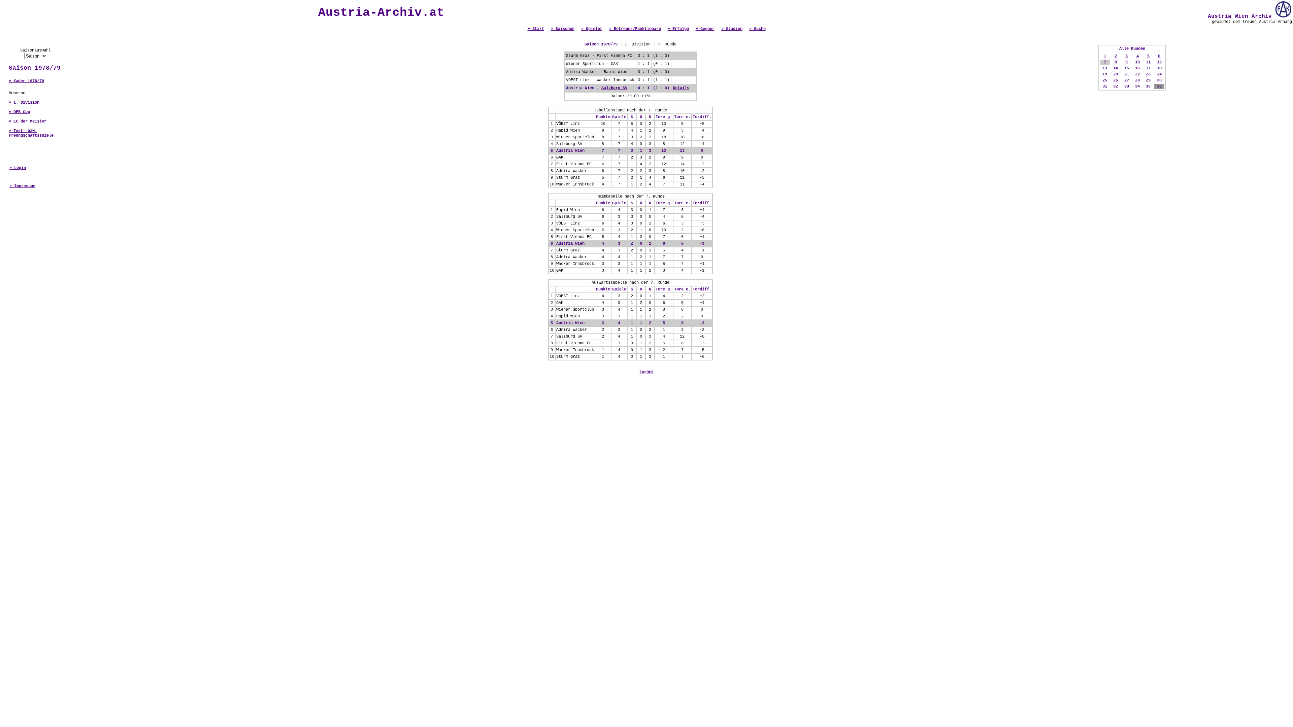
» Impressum (22, 186)
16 (1137, 68)
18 (1159, 68)
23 (1148, 74)
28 (1137, 80)
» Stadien (731, 29)
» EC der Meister (27, 121)
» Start (536, 29)
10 (1137, 62)
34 (1137, 86)
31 (1104, 86)
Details (681, 88)
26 (1115, 80)
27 (1126, 80)
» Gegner (705, 29)
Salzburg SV (614, 88)
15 (1126, 68)
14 (1115, 68)
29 (1148, 80)
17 (1148, 68)
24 (1159, 74)
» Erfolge (678, 29)
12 (1159, 62)
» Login (17, 168)
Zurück (646, 372)
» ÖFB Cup (19, 112)
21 (1126, 74)
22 (1137, 74)
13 (1104, 68)
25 (1104, 80)
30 (1159, 80)
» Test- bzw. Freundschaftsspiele (31, 133)
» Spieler (591, 29)
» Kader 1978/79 (26, 81)
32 (1115, 86)
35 (1148, 86)
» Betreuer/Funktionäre (635, 29)
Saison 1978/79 (35, 68)
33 (1126, 86)
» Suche (757, 29)
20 (1115, 74)
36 (1159, 86)
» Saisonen (562, 29)
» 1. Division (24, 102)
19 (1104, 74)
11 (1148, 62)
